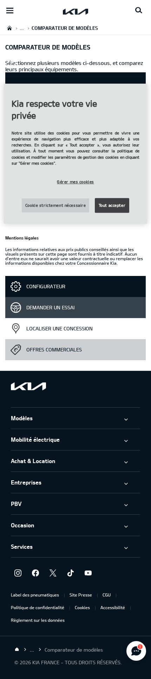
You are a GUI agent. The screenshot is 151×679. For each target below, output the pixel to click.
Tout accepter (112, 205)
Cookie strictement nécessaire (55, 205)
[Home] (16, 649)
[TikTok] (71, 573)
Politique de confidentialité (37, 607)
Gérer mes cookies (75, 181)
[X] (53, 573)
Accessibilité (112, 607)
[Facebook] (35, 573)
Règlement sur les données (38, 620)
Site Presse (81, 594)
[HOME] (9, 28)
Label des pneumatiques (35, 594)
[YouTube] (88, 573)
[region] (75, 153)
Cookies (82, 607)
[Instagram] (18, 573)
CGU (107, 594)
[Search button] (138, 10)
